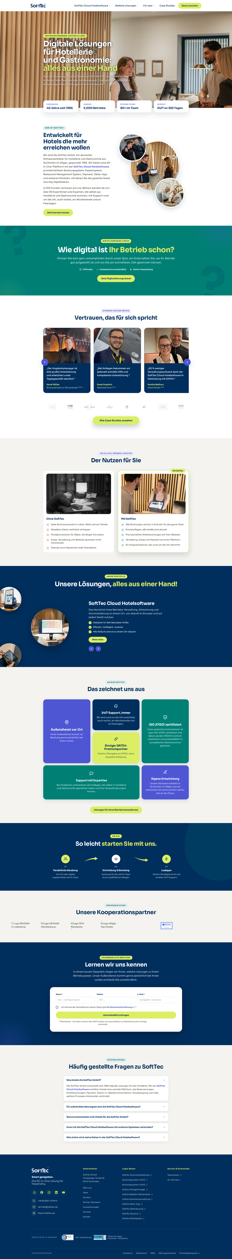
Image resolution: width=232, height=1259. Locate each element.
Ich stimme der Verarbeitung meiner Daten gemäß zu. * (98, 1007)
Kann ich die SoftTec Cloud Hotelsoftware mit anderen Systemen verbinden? (109, 1127)
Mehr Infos (97, 639)
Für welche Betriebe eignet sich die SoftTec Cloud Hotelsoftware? (103, 1106)
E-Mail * (141, 994)
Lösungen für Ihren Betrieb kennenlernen (116, 809)
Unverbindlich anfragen (116, 1015)
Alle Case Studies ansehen (116, 420)
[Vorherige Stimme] (44, 362)
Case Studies (167, 5)
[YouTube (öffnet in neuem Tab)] (63, 1192)
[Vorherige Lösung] (91, 648)
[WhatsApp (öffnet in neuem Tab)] (34, 1192)
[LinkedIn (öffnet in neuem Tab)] (56, 1192)
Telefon (100, 994)
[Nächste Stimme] (187, 362)
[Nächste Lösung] (98, 648)
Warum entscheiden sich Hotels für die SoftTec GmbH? (97, 1117)
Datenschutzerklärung (121, 1007)
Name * (59, 994)
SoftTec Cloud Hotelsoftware (91, 166)
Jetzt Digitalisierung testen (116, 278)
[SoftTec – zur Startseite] (38, 5)
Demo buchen (190, 5)
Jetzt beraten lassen (58, 212)
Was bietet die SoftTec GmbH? (83, 1080)
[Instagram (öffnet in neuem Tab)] (49, 1192)
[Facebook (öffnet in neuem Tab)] (42, 1192)
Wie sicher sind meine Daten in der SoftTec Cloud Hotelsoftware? (103, 1137)
